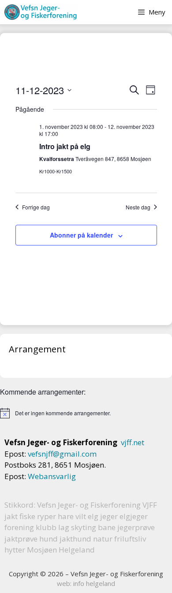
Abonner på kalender (81, 235)
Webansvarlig (52, 476)
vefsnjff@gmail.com (62, 454)
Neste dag (138, 207)
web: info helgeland (86, 583)
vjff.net (132, 442)
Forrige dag (36, 207)
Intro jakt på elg (64, 146)
